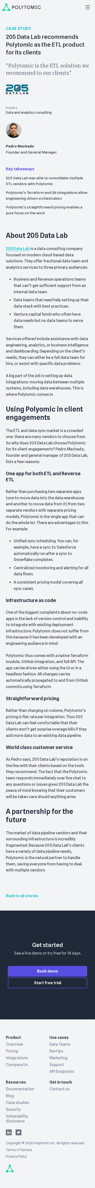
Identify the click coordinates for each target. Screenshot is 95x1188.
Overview (14, 1044)
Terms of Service (19, 1150)
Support (56, 1064)
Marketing (58, 1058)
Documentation (20, 1089)
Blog (10, 1095)
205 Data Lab (18, 248)
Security (13, 1109)
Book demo (47, 971)
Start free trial (47, 983)
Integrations (17, 1058)
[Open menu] (88, 7)
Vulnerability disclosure (17, 1118)
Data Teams (59, 1044)
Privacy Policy (16, 1156)
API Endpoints (61, 1071)
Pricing (12, 1051)
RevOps (56, 1051)
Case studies (17, 1102)
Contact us (59, 1089)
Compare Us (17, 1064)
